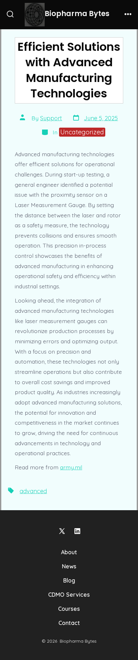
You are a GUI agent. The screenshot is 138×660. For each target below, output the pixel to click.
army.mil (71, 467)
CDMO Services (69, 594)
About (69, 552)
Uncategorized (82, 132)
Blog (69, 580)
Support (51, 118)
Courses (69, 608)
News (69, 566)
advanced (33, 491)
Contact (69, 622)
